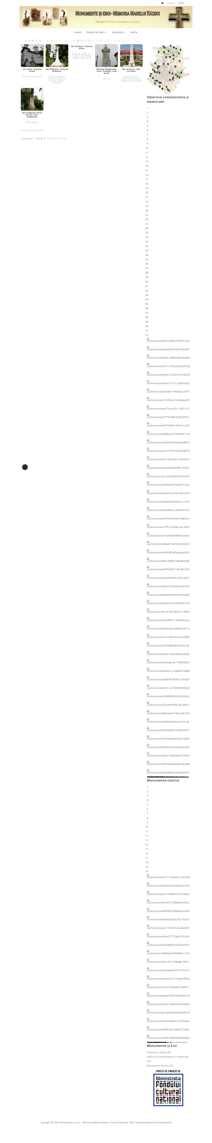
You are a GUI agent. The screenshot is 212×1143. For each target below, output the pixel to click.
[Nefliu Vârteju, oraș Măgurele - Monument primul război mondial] (168, 669)
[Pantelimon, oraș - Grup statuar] (168, 356)
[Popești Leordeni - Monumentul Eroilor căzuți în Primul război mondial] (168, 373)
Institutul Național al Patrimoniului (154, 1122)
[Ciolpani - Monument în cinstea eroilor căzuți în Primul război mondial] (168, 415)
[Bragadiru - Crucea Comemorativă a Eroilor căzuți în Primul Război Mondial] (168, 960)
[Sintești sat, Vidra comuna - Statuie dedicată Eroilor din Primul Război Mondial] (168, 1002)
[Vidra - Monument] (168, 737)
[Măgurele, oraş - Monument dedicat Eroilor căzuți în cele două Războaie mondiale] (168, 424)
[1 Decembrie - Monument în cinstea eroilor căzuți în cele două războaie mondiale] (168, 407)
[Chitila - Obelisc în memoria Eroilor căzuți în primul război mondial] (168, 892)
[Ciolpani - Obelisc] (168, 576)
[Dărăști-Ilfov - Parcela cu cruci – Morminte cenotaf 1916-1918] (168, 686)
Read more (153, 777)
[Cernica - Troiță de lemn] (168, 551)
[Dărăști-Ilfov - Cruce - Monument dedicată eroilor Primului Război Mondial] (168, 977)
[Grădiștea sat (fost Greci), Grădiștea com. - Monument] (32, 99)
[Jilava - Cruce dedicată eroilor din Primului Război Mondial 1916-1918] (168, 644)
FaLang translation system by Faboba (32, 130)
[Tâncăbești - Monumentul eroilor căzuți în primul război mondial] (168, 926)
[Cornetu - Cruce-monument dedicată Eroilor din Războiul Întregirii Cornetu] (168, 593)
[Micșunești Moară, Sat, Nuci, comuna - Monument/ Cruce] (168, 661)
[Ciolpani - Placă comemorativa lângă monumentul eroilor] (168, 771)
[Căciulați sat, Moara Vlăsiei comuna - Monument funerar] (168, 441)
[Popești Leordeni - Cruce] (168, 720)
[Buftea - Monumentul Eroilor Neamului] (168, 458)
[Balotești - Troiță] (168, 534)
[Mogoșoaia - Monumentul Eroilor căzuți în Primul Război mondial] (168, 994)
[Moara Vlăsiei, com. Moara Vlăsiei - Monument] (168, 1019)
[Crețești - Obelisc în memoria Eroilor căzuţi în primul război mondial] (168, 339)
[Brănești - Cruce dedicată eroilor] (168, 466)
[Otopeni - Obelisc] (168, 1036)
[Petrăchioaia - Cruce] (168, 711)
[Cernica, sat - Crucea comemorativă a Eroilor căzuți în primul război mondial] (168, 901)
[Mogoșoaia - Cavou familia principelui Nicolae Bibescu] (168, 483)
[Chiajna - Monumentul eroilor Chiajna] (168, 559)
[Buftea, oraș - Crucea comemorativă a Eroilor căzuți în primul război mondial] (168, 875)
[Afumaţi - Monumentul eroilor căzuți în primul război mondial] (168, 935)
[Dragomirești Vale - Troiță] (168, 618)
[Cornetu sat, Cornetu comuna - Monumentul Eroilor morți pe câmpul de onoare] (131, 55)
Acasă (77, 32)
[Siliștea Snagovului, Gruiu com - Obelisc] (106, 55)
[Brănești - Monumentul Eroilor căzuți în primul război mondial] (57, 55)
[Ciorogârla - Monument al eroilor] (168, 584)
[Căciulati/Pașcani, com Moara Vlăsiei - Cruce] (168, 542)
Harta (133, 32)
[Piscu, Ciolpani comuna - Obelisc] (168, 508)
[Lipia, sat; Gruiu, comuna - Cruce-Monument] (32, 55)
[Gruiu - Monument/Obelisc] (168, 500)
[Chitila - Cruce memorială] (168, 348)
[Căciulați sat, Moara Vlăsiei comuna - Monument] (168, 449)
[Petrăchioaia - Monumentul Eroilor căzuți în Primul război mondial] (168, 381)
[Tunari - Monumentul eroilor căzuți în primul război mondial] (168, 909)
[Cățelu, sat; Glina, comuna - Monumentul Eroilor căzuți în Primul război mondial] (168, 364)
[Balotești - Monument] (168, 525)
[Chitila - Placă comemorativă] (168, 568)
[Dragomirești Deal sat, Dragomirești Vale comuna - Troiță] (168, 610)
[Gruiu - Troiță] (168, 635)
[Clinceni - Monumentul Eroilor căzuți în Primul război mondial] (168, 968)
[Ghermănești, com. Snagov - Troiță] (168, 627)
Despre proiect (95, 32)
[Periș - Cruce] (168, 884)
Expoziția (117, 32)
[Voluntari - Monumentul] (168, 762)
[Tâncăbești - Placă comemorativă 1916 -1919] (168, 728)
